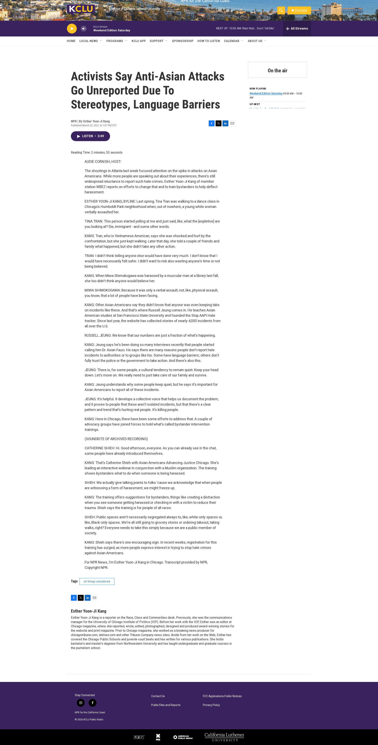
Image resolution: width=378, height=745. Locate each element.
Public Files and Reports (166, 705)
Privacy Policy (211, 705)
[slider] (90, 28)
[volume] (83, 28)
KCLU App (139, 41)
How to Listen (208, 41)
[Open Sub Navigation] (101, 41)
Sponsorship (183, 41)
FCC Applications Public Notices (222, 696)
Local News (89, 41)
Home (71, 41)
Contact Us (158, 696)
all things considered (97, 581)
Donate (301, 10)
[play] (72, 28)
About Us (255, 41)
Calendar (231, 41)
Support (157, 41)
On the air (277, 71)
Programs (115, 41)
